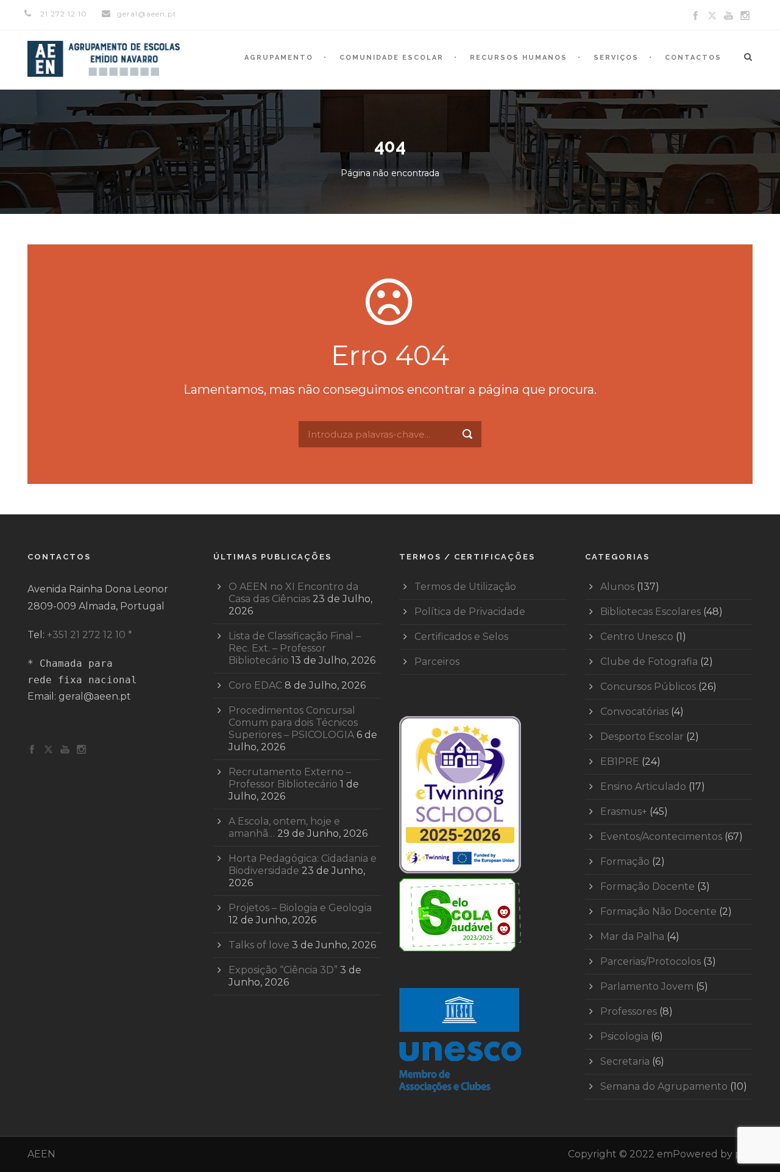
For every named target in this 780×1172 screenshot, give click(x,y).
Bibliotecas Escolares (650, 611)
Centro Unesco (636, 636)
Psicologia (624, 1036)
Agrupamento (278, 58)
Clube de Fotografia (649, 661)
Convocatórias (634, 711)
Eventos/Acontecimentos (661, 836)
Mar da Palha (632, 936)
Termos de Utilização (465, 586)
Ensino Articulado (643, 786)
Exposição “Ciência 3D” (283, 970)
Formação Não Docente (658, 911)
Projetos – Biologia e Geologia (300, 908)
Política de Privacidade (469, 611)
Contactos (693, 58)
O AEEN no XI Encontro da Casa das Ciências (293, 593)
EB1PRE (619, 761)
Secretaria (625, 1061)
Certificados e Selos (461, 636)
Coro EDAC (255, 685)
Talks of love (259, 945)
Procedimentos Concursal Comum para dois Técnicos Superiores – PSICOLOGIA (293, 722)
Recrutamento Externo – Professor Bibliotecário (290, 778)
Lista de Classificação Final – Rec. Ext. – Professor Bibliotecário (295, 648)
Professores (628, 1011)
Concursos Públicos (648, 686)
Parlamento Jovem (646, 986)
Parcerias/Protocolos (650, 961)
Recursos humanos (518, 58)
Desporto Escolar (642, 736)
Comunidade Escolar (391, 58)
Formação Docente (647, 886)
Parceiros (436, 661)
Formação (625, 861)
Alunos (617, 586)
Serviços (616, 58)
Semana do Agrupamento (664, 1086)
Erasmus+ (623, 811)
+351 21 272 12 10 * (89, 635)
